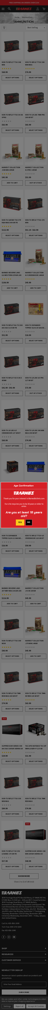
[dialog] (24, 505)
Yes (20, 522)
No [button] (28, 522)
